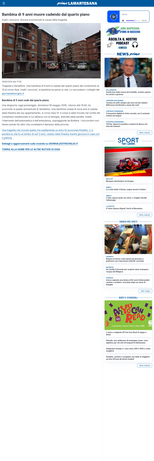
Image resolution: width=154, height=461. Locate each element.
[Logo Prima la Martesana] (77, 3)
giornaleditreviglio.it (13, 93)
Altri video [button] (145, 291)
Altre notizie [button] (144, 132)
